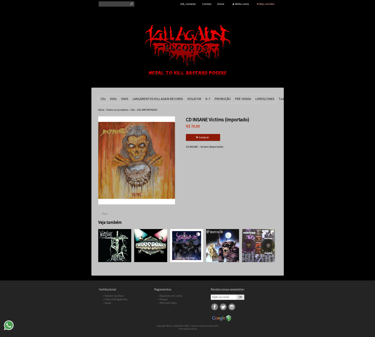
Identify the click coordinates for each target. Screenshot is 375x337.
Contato (207, 4)
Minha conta (242, 4)
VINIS (124, 99)
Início (101, 109)
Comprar (203, 137)
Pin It (104, 213)
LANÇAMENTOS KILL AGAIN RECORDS (158, 99)
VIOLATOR (194, 99)
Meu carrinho (266, 4)
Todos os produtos (117, 109)
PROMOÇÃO (222, 99)
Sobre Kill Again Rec (116, 299)
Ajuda (107, 303)
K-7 (207, 99)
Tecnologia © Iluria (187, 328)
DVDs (113, 99)
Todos (283, 99)
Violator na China (114, 295)
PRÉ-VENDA (243, 99)
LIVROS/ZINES (264, 99)
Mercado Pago (168, 303)
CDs (103, 99)
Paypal (163, 299)
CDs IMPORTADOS (147, 109)
